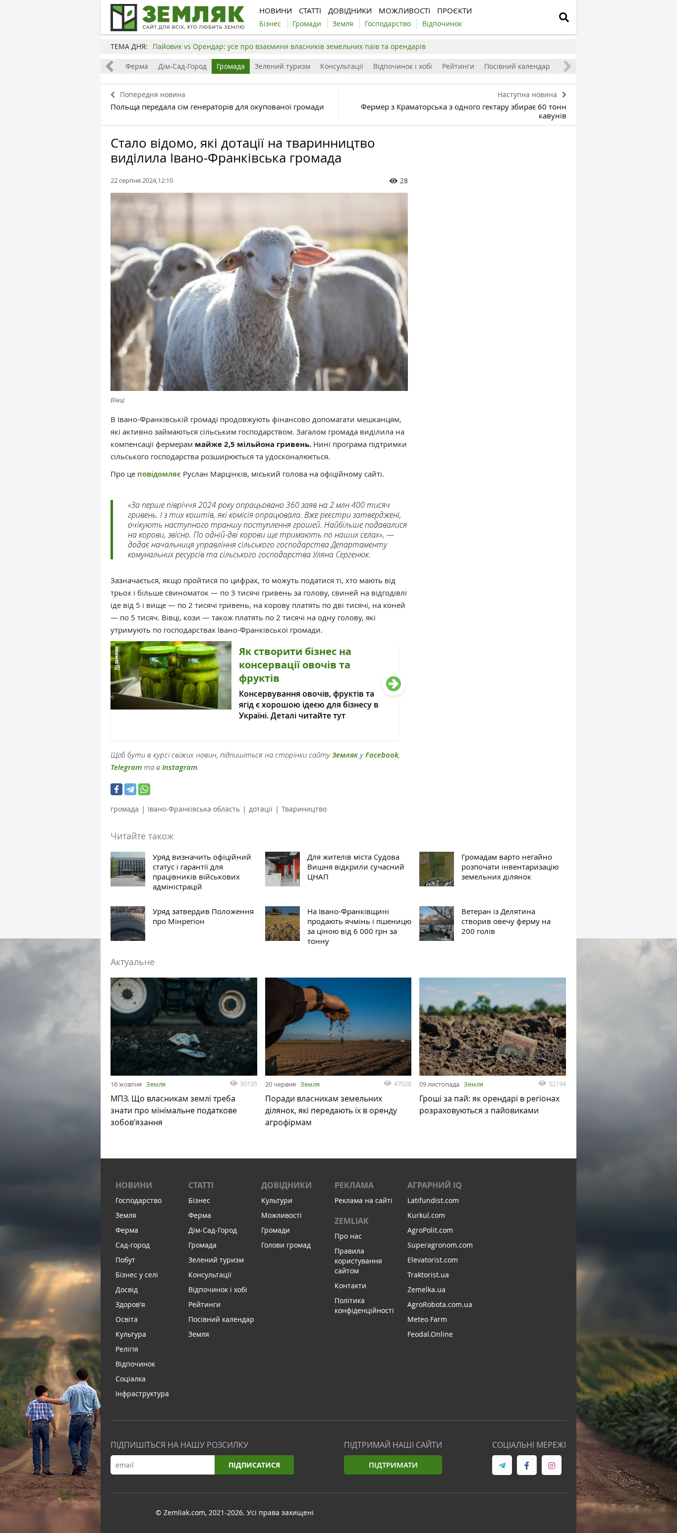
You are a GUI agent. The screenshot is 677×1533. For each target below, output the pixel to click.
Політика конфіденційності (364, 1305)
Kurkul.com (426, 1215)
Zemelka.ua (426, 1289)
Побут (125, 1259)
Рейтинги (458, 66)
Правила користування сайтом (358, 1260)
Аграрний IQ (434, 1185)
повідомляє (160, 474)
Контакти (350, 1285)
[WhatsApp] (144, 789)
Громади (275, 1230)
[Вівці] (259, 292)
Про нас (348, 1236)
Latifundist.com (433, 1200)
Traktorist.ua (428, 1274)
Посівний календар (517, 66)
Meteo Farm (427, 1319)
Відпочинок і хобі (402, 66)
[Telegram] (130, 789)
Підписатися (254, 1465)
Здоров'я (130, 1304)
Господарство (138, 1200)
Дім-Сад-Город (182, 66)
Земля (156, 1084)
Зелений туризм (282, 66)
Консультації (341, 66)
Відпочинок (135, 1364)
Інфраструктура (142, 1393)
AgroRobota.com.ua (439, 1304)
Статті (201, 1185)
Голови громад (286, 1245)
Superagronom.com (440, 1245)
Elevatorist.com (432, 1259)
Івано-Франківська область (194, 809)
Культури (276, 1200)
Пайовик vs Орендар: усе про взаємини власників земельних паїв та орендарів (289, 46)
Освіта (126, 1319)
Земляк (345, 755)
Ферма (136, 66)
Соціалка (130, 1378)
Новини (133, 1185)
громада (125, 809)
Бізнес (199, 1200)
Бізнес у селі (136, 1274)
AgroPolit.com (430, 1230)
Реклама (354, 1185)
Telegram (126, 767)
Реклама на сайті (364, 1200)
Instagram (179, 767)
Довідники (286, 1185)
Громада (231, 66)
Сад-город (132, 1245)
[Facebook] (116, 789)
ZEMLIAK (352, 1220)
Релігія (126, 1349)
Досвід (126, 1289)
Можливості (281, 1215)
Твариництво (304, 809)
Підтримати (393, 1465)
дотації (261, 809)
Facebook (381, 755)
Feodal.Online (430, 1334)
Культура (130, 1334)
